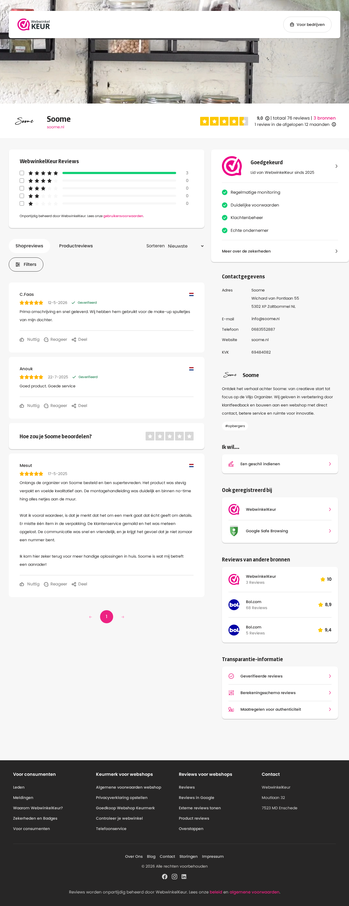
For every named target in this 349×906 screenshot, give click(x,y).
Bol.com (253, 601)
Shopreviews (29, 246)
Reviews (187, 787)
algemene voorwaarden (254, 892)
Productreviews (76, 246)
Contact (167, 856)
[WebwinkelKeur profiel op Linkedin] (184, 876)
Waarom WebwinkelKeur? (38, 808)
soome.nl (55, 127)
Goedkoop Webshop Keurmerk (125, 808)
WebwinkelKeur (261, 576)
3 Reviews (255, 582)
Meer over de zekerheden (246, 251)
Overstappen (191, 828)
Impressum (213, 856)
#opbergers (235, 426)
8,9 (328, 604)
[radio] (204, 121)
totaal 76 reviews (291, 118)
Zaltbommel (278, 306)
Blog (151, 856)
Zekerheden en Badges (35, 818)
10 (329, 579)
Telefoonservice (111, 828)
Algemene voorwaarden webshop (128, 787)
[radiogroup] (224, 121)
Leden (19, 787)
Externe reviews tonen (200, 808)
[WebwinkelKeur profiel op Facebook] (164, 876)
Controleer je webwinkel (119, 818)
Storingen (188, 856)
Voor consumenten (31, 828)
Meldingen (23, 797)
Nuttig (33, 339)
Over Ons (134, 856)
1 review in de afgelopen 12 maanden (292, 124)
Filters (30, 264)
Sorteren (155, 246)
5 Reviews (255, 633)
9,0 (263, 118)
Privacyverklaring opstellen (122, 797)
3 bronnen (325, 118)
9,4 (328, 630)
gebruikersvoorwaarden (123, 216)
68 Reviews (256, 607)
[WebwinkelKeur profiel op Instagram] (174, 876)
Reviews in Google (196, 797)
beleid (216, 892)
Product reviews (194, 818)
